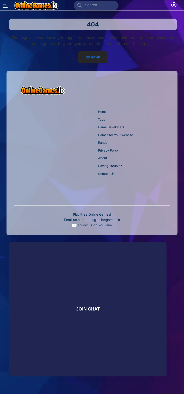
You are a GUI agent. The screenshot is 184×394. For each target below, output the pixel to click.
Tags (101, 119)
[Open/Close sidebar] (5, 5)
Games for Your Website (115, 135)
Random (104, 142)
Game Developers (111, 127)
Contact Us (106, 174)
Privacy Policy (108, 150)
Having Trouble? (110, 166)
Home (102, 111)
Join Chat (88, 308)
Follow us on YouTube (95, 225)
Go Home (93, 57)
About (102, 158)
